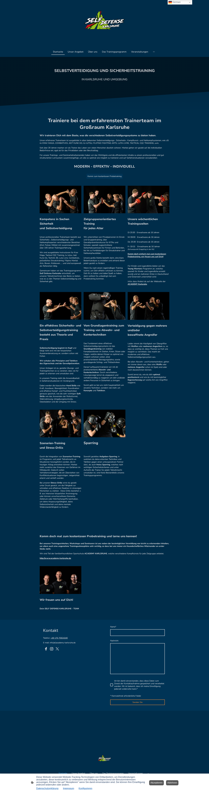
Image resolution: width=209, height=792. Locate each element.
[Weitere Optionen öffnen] (154, 51)
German (176, 2)
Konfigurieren (85, 788)
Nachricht (114, 640)
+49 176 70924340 (59, 638)
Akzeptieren (156, 783)
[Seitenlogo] (104, 23)
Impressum (68, 788)
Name (113, 626)
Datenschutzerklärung (47, 788)
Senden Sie (137, 702)
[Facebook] (46, 649)
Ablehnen (172, 783)
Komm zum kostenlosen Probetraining (105, 176)
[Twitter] (57, 649)
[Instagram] (51, 649)
